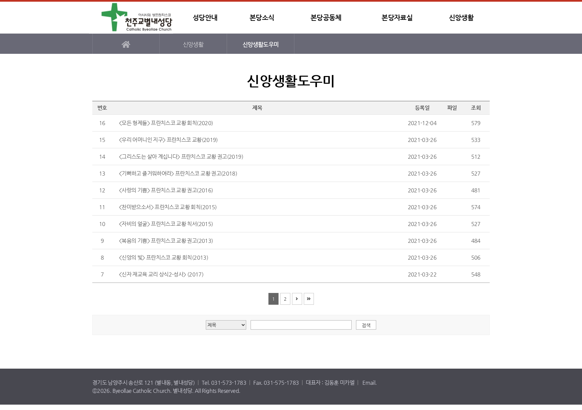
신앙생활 (461, 18)
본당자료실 (397, 18)
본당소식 (262, 18)
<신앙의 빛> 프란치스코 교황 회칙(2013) (163, 257)
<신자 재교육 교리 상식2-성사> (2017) (161, 274)
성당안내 (205, 18)
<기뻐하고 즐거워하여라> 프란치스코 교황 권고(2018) (178, 173)
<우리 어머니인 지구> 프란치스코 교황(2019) (168, 140)
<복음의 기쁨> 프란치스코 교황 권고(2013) (166, 240)
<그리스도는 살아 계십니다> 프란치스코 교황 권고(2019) (181, 156)
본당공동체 (326, 18)
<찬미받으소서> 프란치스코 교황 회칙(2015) (168, 207)
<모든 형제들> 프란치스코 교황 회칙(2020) (166, 123)
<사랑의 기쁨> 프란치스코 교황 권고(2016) (166, 190)
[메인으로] (126, 44)
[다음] (297, 299)
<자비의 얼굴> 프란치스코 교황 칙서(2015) (166, 224)
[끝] (309, 299)
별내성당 (131, 18)
